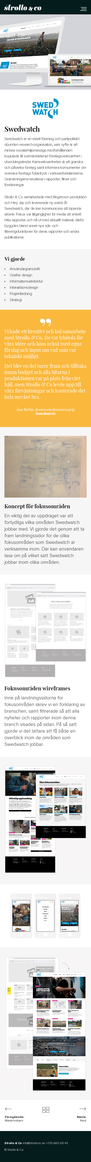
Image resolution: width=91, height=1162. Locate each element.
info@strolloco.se (34, 1143)
